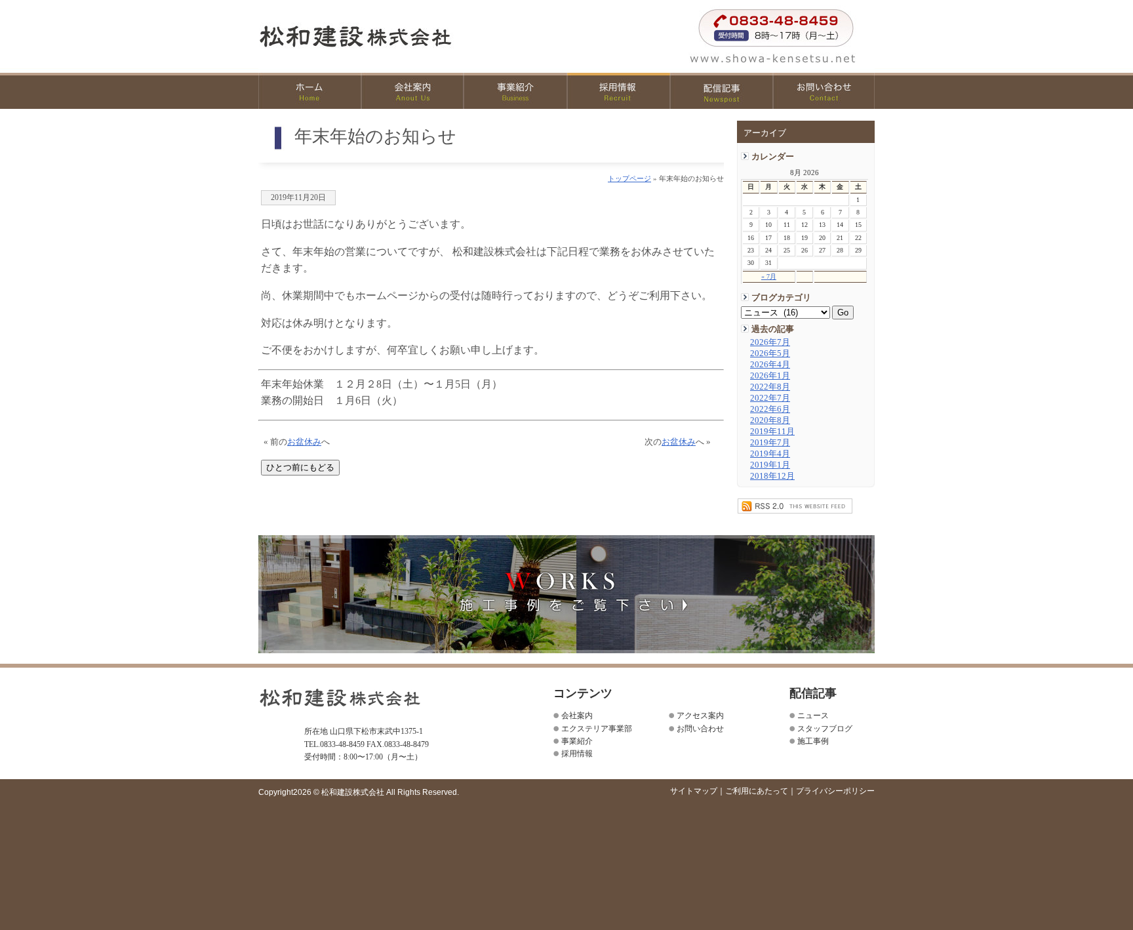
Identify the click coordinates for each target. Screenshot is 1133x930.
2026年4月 (770, 364)
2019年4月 (770, 453)
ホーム (309, 91)
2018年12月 (772, 476)
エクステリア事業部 (596, 728)
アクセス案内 (700, 715)
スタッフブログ (824, 728)
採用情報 (618, 91)
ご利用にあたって (756, 791)
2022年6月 (770, 409)
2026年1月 (770, 375)
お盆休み (304, 442)
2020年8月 (770, 420)
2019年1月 (770, 465)
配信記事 (721, 91)
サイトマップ (693, 791)
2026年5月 (770, 353)
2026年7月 (770, 342)
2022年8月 (770, 387)
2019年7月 (770, 442)
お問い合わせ (824, 91)
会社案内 (412, 91)
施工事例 (813, 741)
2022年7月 (770, 398)
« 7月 (768, 276)
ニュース (813, 715)
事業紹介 (515, 91)
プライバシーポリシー (835, 791)
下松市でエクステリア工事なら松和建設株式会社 (384, 36)
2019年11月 (772, 431)
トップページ (629, 178)
